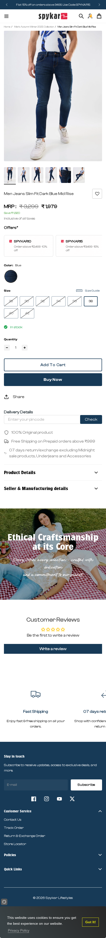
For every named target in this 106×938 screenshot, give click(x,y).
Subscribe (86, 785)
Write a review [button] (53, 649)
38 (91, 301)
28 (11, 301)
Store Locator (15, 844)
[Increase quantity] (25, 348)
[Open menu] (6, 16)
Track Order (14, 828)
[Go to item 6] (79, 175)
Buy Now (53, 379)
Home (7, 26)
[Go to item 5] (65, 175)
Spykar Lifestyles (59, 898)
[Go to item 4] (51, 175)
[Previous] (8, 4)
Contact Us (12, 820)
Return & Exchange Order (24, 836)
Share (18, 397)
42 (27, 313)
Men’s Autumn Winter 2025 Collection (34, 26)
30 (27, 301)
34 (58, 301)
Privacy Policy (18, 930)
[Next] (99, 4)
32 (43, 301)
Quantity (10, 339)
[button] (97, 193)
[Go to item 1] (10, 175)
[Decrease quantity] (7, 348)
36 (74, 301)
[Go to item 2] (24, 175)
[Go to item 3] (37, 175)
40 (11, 313)
